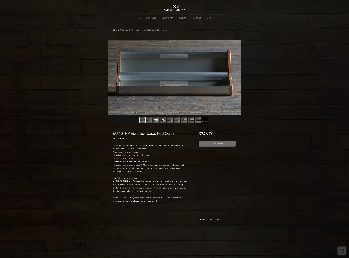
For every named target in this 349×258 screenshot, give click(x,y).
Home (116, 30)
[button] (237, 24)
